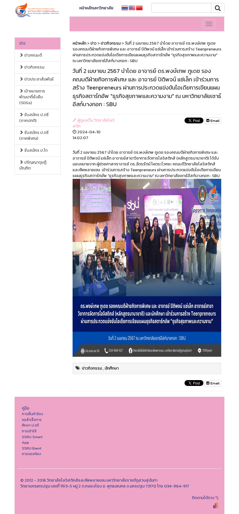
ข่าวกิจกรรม (33, 67)
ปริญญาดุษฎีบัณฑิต (32, 165)
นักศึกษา (112, 368)
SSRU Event (31, 448)
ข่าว (22, 43)
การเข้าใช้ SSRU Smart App (32, 436)
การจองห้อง (31, 454)
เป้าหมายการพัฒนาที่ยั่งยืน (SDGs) (32, 97)
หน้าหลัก (79, 43)
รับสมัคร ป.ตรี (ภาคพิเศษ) (34, 135)
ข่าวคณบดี (32, 55)
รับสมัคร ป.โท (35, 150)
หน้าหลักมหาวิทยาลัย (96, 8)
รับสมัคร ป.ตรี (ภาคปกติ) (34, 118)
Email (214, 120)
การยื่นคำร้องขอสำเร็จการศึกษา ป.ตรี (32, 419)
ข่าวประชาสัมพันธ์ (38, 79)
